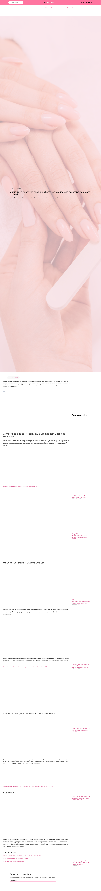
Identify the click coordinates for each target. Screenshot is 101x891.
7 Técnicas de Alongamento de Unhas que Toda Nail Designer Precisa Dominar (81, 798)
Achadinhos (61, 8)
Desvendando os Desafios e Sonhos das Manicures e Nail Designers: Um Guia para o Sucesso (28, 786)
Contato (81, 8)
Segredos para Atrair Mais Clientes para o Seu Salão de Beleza (20, 486)
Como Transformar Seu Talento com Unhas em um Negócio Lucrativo (81, 730)
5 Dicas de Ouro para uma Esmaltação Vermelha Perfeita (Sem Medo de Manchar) (81, 601)
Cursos (53, 8)
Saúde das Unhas (13, 377)
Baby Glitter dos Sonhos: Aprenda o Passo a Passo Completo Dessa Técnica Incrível (79, 536)
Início (46, 8)
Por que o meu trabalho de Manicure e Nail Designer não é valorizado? (22, 855)
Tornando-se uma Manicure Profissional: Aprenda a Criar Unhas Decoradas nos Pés (25, 667)
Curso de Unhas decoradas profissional (13, 861)
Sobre (74, 8)
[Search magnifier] (21, 2)
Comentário (13, 880)
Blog (68, 8)
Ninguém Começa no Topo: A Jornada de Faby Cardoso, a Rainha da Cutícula (80, 862)
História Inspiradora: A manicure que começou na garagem (81, 496)
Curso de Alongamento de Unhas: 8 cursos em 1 (16, 858)
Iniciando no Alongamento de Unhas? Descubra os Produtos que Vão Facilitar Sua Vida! (81, 665)
